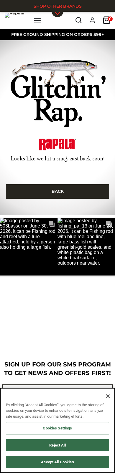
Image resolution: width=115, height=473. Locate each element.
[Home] (14, 20)
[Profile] (92, 20)
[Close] (107, 396)
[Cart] (106, 20)
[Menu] (37, 20)
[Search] (78, 20)
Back (58, 191)
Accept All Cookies (57, 462)
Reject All (57, 445)
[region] (57, 430)
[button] (29, 246)
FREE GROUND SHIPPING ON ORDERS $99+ (57, 34)
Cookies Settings (57, 428)
